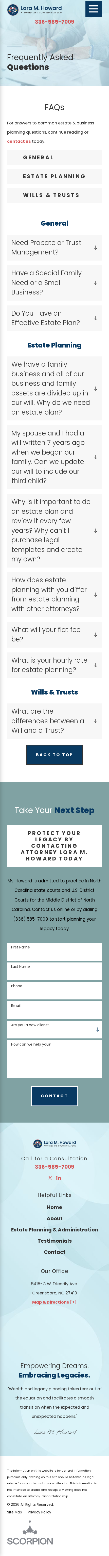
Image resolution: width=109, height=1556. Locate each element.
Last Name (20, 967)
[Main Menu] (93, 9)
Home (54, 1207)
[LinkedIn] (58, 1178)
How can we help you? (31, 1044)
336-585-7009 (54, 21)
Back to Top (54, 755)
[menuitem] (54, 1207)
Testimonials (55, 1240)
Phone (16, 986)
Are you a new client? (30, 1025)
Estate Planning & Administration (54, 1229)
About (55, 1218)
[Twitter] (50, 1178)
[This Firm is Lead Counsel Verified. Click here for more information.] (26, 1330)
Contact (54, 1252)
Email (16, 1006)
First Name (20, 947)
